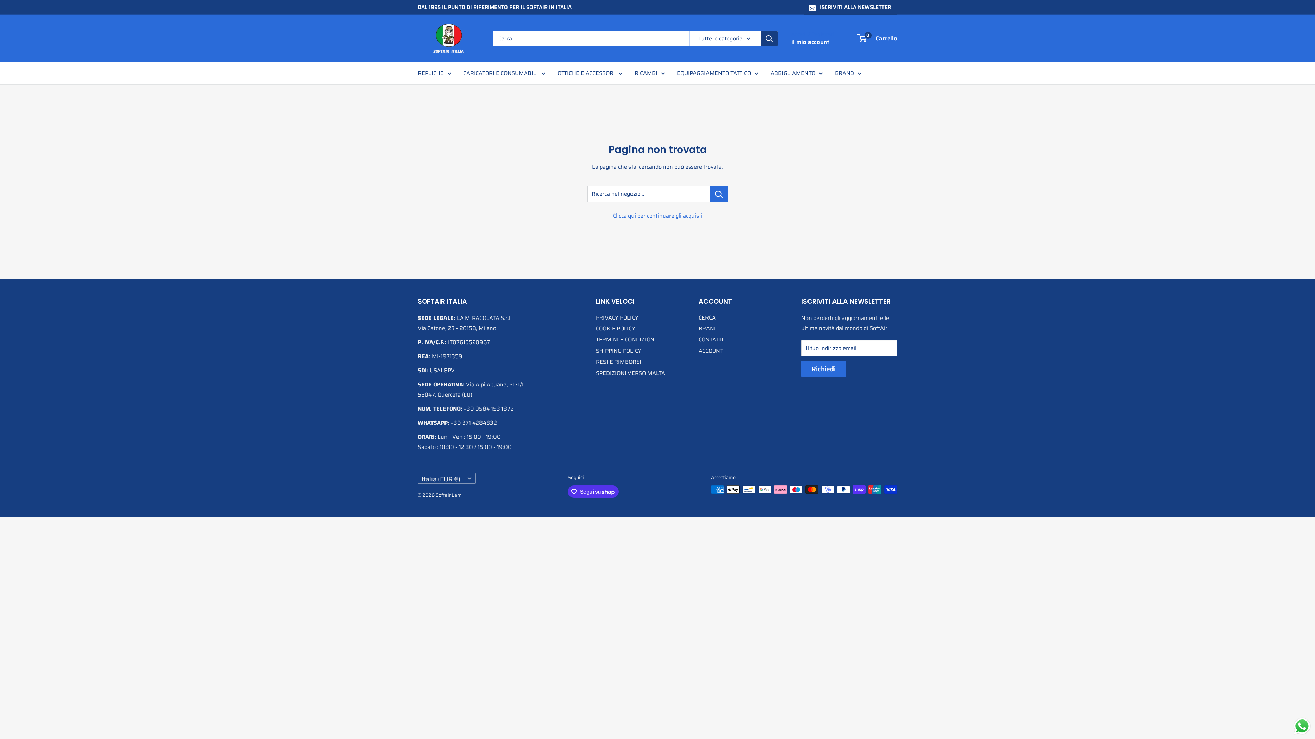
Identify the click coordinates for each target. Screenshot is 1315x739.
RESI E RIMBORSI (618, 362)
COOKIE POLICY (615, 328)
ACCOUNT (711, 351)
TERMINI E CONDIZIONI (626, 339)
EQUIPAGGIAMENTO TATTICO (714, 73)
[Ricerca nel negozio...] (719, 194)
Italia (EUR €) (441, 479)
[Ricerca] (769, 38)
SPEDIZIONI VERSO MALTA (630, 373)
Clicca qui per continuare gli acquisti (657, 215)
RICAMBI (646, 73)
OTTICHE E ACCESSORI (586, 73)
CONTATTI (711, 339)
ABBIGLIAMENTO (793, 73)
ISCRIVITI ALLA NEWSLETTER (855, 7)
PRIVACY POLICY (617, 317)
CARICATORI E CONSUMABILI (500, 73)
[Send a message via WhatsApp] (1302, 726)
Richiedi (824, 369)
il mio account (810, 42)
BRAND (844, 73)
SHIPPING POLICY (618, 351)
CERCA (707, 317)
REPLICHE (431, 73)
